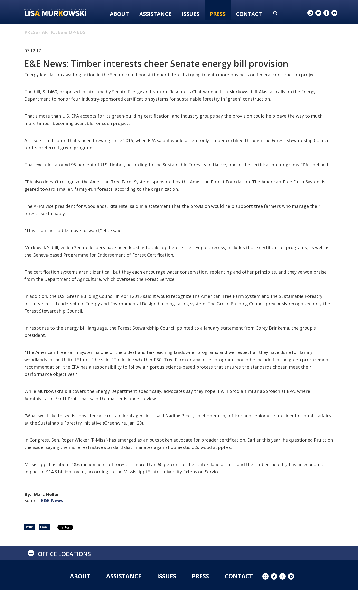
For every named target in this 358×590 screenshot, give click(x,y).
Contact (249, 13)
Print (30, 527)
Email (44, 527)
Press (218, 13)
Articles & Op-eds (63, 32)
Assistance (155, 13)
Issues (190, 13)
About (119, 13)
